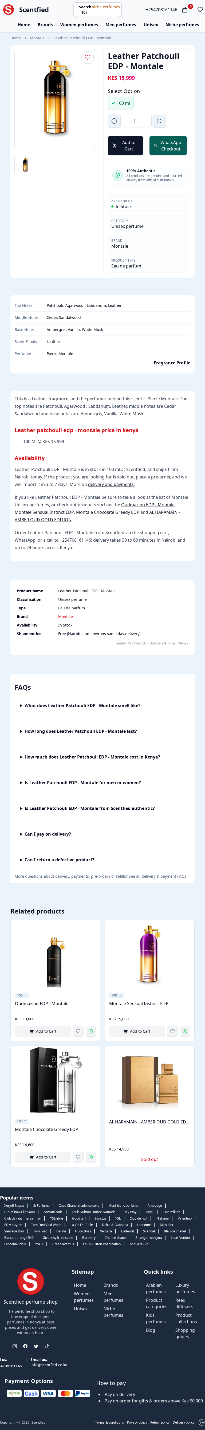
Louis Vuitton (180, 1237)
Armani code (53, 1212)
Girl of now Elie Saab (19, 1212)
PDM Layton (13, 1225)
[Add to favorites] (78, 1031)
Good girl (79, 1218)
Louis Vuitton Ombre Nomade (94, 1212)
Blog (150, 1330)
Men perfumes (120, 25)
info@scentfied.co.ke (48, 1364)
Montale (37, 37)
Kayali (149, 1212)
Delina (61, 1231)
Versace (106, 1231)
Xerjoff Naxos (14, 1205)
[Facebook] (25, 1346)
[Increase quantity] (159, 121)
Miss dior (167, 1225)
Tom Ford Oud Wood (46, 1225)
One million (171, 1212)
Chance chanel (116, 1237)
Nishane (162, 1218)
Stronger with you (149, 1237)
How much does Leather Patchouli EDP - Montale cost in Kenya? (92, 757)
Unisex (151, 25)
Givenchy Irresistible (58, 1237)
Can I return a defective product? (59, 860)
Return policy (159, 1422)
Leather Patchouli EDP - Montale (82, 37)
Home (24, 25)
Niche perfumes (182, 25)
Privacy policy (137, 1422)
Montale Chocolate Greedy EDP (107, 512)
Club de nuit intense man (22, 1218)
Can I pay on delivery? (48, 834)
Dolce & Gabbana (115, 1225)
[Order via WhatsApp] (91, 1031)
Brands (45, 25)
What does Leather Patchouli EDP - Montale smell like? (82, 705)
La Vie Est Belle (81, 1225)
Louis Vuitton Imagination (102, 1244)
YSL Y (39, 1244)
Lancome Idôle (15, 1244)
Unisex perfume (127, 226)
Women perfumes (79, 25)
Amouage (155, 1205)
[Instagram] (15, 1346)
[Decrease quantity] (114, 121)
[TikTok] (47, 1346)
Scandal (149, 1231)
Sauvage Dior (14, 1231)
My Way (130, 1212)
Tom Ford (40, 1231)
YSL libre (56, 1218)
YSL (118, 1218)
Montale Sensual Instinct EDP (44, 512)
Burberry (89, 1237)
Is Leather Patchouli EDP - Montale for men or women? (83, 783)
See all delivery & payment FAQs (157, 876)
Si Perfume (41, 1205)
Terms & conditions (109, 1422)
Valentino (185, 1218)
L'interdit (127, 1231)
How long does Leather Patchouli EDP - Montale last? (81, 731)
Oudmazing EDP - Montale (148, 505)
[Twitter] (36, 1346)
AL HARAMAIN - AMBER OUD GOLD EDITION (149, 1122)
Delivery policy (183, 1422)
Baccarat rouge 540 (19, 1237)
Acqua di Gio (139, 1244)
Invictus (100, 1218)
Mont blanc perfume (123, 1205)
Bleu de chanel (175, 1231)
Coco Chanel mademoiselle (79, 1205)
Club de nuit (138, 1218)
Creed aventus (63, 1244)
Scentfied (34, 9)
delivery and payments (111, 484)
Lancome (144, 1225)
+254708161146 (161, 10)
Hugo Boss (83, 1231)
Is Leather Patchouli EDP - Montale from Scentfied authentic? (90, 808)
